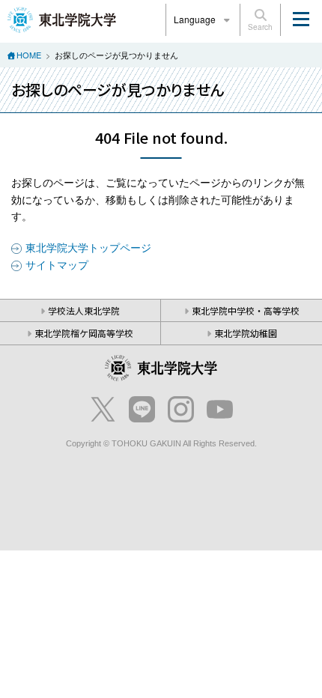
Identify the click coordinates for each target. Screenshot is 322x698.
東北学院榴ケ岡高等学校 (83, 333)
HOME (28, 55)
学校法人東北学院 (84, 310)
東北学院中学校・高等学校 (246, 310)
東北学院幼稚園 (245, 333)
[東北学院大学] (61, 17)
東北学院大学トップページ (88, 247)
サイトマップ (56, 264)
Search (260, 27)
